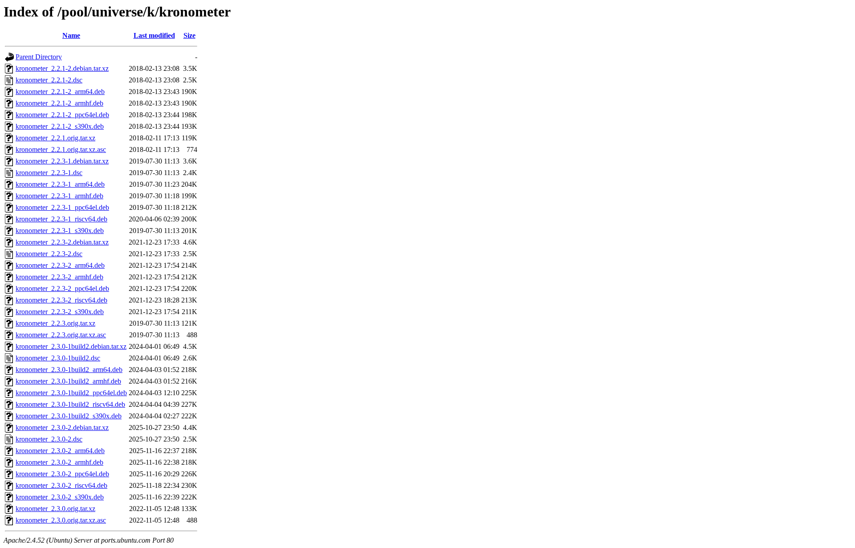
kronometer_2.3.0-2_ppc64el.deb (62, 474)
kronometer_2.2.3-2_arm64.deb (60, 265)
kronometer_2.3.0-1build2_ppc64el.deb (71, 393)
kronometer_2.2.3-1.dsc (49, 172)
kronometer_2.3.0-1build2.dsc (58, 358)
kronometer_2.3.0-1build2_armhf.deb (68, 381)
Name (71, 35)
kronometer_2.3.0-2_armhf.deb (59, 462)
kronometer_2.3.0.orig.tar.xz (55, 508)
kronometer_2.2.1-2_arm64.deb (60, 91)
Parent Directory (39, 57)
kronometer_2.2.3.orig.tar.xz (55, 323)
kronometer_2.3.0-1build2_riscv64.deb (70, 404)
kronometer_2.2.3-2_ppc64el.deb (62, 288)
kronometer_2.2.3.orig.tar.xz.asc (61, 335)
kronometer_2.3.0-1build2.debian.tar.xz (71, 346)
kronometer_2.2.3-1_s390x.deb (60, 230)
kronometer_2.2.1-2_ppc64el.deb (62, 115)
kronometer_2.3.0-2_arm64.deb (60, 450)
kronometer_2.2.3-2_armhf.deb (59, 277)
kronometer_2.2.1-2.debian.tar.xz (62, 68)
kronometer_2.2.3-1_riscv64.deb (61, 219)
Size (189, 35)
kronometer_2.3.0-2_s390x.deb (60, 497)
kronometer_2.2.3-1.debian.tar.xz (62, 161)
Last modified (154, 35)
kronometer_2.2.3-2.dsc (49, 254)
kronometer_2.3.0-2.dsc (49, 439)
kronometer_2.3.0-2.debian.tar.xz (62, 427)
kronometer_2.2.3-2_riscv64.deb (61, 300)
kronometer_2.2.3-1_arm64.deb (60, 184)
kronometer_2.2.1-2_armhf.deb (59, 103)
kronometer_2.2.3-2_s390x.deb (60, 311)
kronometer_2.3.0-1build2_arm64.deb (69, 369)
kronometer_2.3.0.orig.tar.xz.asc (61, 520)
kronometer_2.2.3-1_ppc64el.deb (62, 207)
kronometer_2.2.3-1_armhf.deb (59, 196)
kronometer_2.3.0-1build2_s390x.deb (69, 416)
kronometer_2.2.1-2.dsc (49, 80)
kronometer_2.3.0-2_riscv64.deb (61, 485)
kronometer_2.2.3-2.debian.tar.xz (62, 242)
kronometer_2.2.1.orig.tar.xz (55, 138)
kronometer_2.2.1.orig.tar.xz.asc (61, 149)
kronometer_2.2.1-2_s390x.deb (60, 126)
